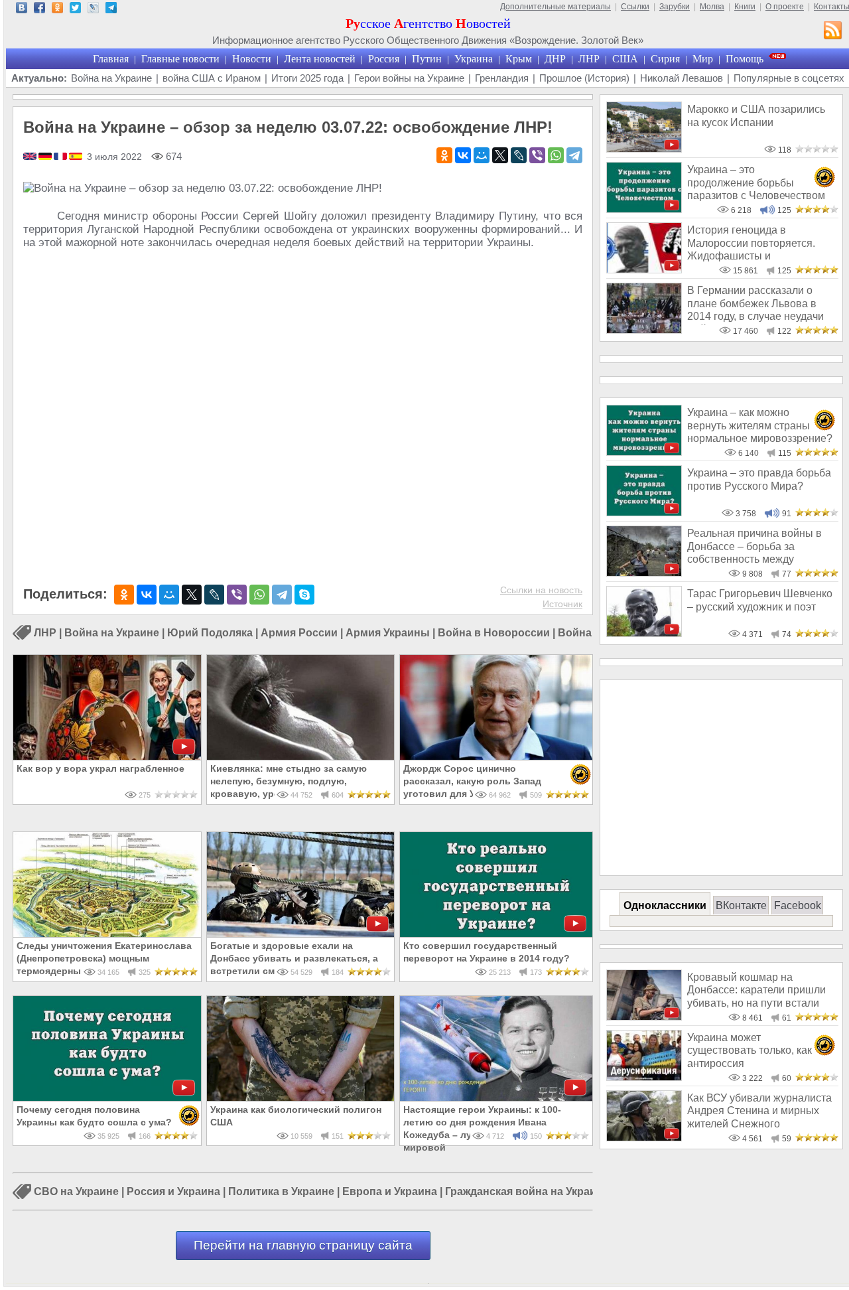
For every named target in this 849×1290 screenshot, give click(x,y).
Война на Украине (111, 78)
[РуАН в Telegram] (111, 9)
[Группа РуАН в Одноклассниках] (57, 9)
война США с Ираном (212, 78)
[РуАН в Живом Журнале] (93, 9)
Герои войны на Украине (409, 78)
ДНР (555, 58)
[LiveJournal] (519, 155)
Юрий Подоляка (210, 632)
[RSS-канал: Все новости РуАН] (833, 32)
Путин (427, 58)
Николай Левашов (681, 78)
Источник (562, 604)
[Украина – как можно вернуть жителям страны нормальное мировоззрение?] (644, 452)
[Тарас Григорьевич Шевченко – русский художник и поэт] (644, 633)
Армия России (299, 632)
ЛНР (589, 58)
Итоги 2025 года (307, 78)
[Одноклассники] (444, 155)
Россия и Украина (173, 1192)
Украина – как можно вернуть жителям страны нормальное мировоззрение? (759, 425)
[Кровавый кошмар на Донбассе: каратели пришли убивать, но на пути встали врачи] (644, 1017)
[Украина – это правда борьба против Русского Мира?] (644, 512)
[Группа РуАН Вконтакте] (21, 9)
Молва (712, 6)
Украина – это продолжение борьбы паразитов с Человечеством (756, 182)
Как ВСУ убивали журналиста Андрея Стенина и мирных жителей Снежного (759, 1110)
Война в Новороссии (494, 632)
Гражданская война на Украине (527, 1192)
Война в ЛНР (592, 632)
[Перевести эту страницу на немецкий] (46, 157)
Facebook (797, 905)
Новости (251, 58)
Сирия (665, 58)
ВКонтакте (741, 905)
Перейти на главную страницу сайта (303, 1245)
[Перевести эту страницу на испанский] (75, 157)
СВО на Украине (76, 1192)
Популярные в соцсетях (789, 78)
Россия (383, 58)
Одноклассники (664, 905)
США (625, 58)
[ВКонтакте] (463, 155)
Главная (111, 58)
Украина (473, 58)
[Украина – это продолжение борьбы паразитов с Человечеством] (644, 209)
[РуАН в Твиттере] (75, 9)
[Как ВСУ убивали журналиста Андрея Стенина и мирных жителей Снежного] (644, 1137)
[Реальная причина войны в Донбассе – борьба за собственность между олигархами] (644, 573)
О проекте (784, 6)
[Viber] (537, 155)
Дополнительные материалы (555, 6)
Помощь (744, 58)
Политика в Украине (281, 1192)
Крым (518, 58)
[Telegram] (574, 155)
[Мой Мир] (482, 155)
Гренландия (502, 78)
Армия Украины (388, 632)
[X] (500, 155)
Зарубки (674, 6)
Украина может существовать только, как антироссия (749, 1050)
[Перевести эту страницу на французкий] (61, 157)
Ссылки (635, 6)
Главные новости (180, 58)
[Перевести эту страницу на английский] (30, 157)
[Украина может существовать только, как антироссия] (644, 1077)
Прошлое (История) (584, 78)
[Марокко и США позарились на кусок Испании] (644, 149)
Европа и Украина (389, 1192)
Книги (744, 6)
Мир (702, 58)
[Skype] (304, 595)
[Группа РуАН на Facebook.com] (39, 9)
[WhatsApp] (556, 155)
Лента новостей (320, 58)
